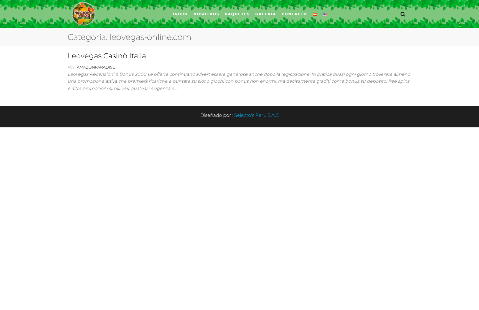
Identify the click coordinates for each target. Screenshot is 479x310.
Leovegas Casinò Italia (107, 55)
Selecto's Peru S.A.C (256, 115)
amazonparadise (96, 67)
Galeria (265, 14)
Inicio (180, 14)
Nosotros (206, 14)
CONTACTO (294, 14)
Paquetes (237, 14)
